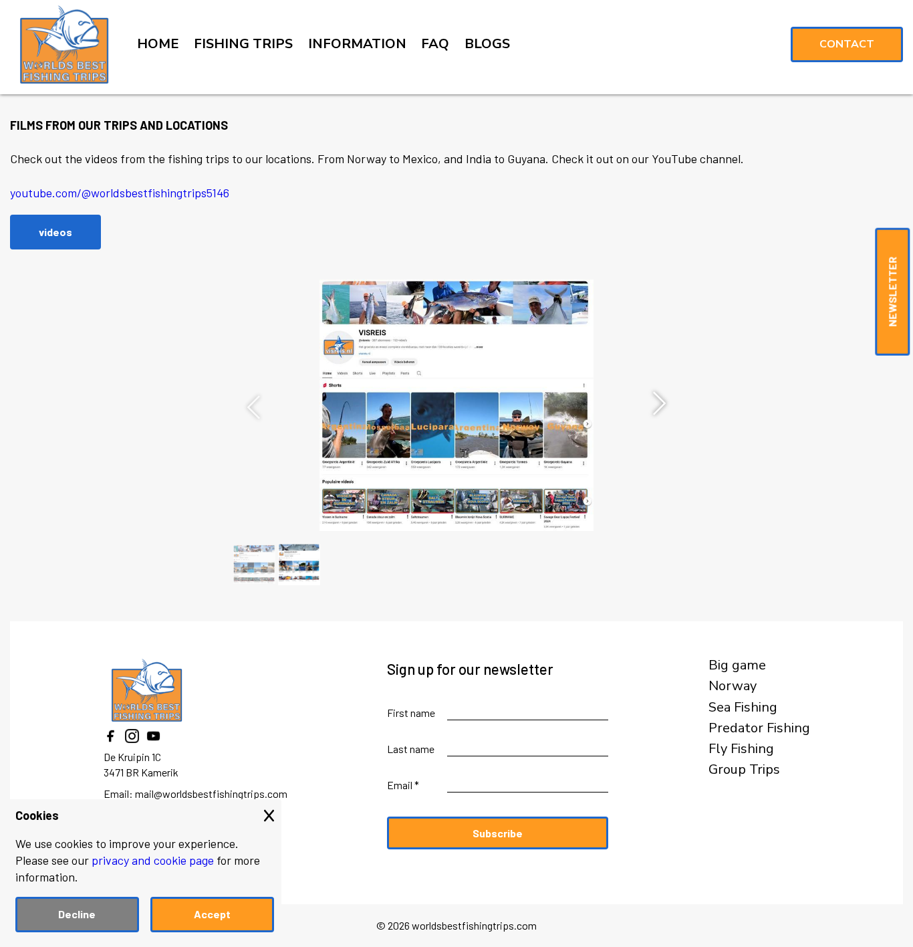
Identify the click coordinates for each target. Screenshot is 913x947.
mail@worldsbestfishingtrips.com (211, 793)
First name (411, 712)
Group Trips (744, 769)
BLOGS (487, 44)
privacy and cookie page (153, 860)
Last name (410, 748)
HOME (158, 44)
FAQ (435, 44)
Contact (846, 44)
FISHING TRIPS (243, 44)
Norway (732, 686)
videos (55, 231)
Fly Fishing (741, 749)
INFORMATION (357, 44)
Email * (403, 784)
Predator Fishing (759, 728)
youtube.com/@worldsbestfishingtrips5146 (119, 192)
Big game (737, 665)
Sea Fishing (742, 707)
